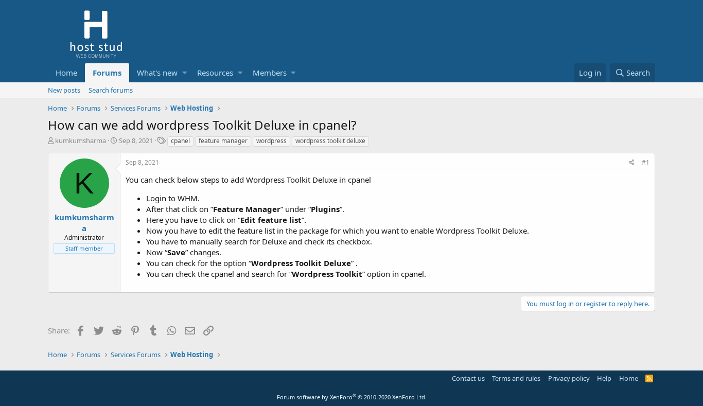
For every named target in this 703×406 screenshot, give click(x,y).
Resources (215, 72)
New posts (64, 90)
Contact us (468, 378)
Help (604, 378)
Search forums (111, 90)
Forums (107, 72)
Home (66, 72)
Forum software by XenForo (352, 397)
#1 (645, 162)
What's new (157, 72)
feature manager (223, 140)
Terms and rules (516, 378)
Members (270, 72)
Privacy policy (569, 378)
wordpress (271, 140)
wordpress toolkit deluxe (330, 140)
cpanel (180, 140)
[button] (184, 72)
